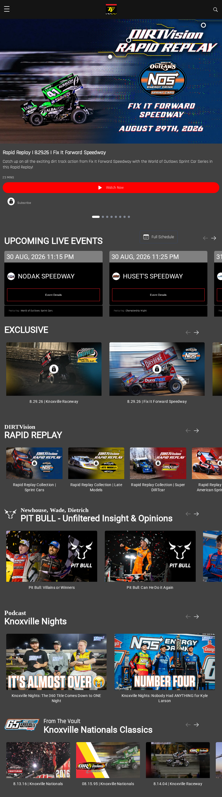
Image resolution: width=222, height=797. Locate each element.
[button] (6, 9)
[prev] (205, 238)
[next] (214, 238)
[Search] (215, 10)
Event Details (53, 294)
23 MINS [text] (8, 177)
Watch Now (115, 187)
